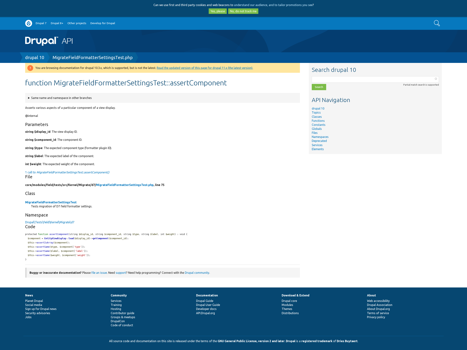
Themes (287, 309)
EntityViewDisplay (55, 238)
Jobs (28, 317)
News (29, 295)
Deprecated (319, 140)
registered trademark (316, 341)
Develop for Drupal (102, 23)
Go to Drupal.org (28, 23)
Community (119, 295)
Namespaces (320, 136)
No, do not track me (243, 11)
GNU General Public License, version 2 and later (251, 341)
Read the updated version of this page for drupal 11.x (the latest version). (205, 67)
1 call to (67, 172)
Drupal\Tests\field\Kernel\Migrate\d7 (49, 222)
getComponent (100, 238)
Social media (33, 304)
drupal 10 (34, 57)
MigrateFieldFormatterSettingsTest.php (93, 57)
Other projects (76, 23)
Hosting (116, 309)
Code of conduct (122, 325)
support (121, 272)
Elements (318, 149)
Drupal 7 (41, 23)
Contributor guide (122, 313)
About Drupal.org (378, 309)
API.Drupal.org (205, 313)
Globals (317, 128)
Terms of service (378, 313)
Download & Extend (295, 295)
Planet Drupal (34, 300)
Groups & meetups (123, 317)
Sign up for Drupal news (41, 309)
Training (116, 304)
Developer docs (206, 309)
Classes (317, 116)
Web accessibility (378, 300)
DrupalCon (118, 321)
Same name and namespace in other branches (61, 97)
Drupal (290, 341)
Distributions (290, 313)
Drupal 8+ (57, 23)
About (371, 295)
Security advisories (37, 313)
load (71, 238)
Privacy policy (376, 317)
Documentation (207, 295)
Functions (318, 120)
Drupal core (289, 300)
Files (315, 132)
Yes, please (218, 11)
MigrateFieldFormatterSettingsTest (51, 202)
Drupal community (197, 272)
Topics (316, 112)
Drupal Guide (204, 300)
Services (317, 145)
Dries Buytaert (347, 341)
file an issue (99, 272)
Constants (318, 124)
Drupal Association (379, 304)
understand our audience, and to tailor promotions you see (273, 5)
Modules (287, 304)
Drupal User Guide (208, 304)
